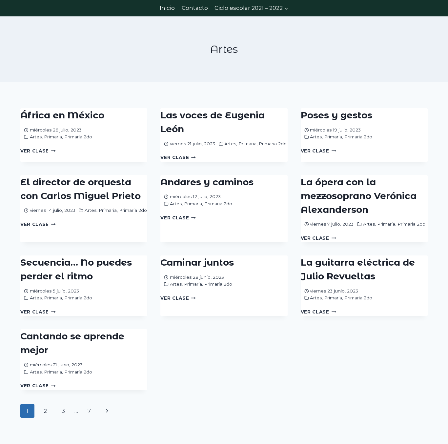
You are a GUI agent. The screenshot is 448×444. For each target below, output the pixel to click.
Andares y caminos (207, 182)
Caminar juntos (197, 262)
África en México (62, 115)
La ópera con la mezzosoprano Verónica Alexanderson (359, 195)
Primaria (53, 136)
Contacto (195, 8)
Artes (36, 136)
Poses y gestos (336, 115)
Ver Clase (38, 150)
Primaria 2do (78, 136)
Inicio (167, 8)
